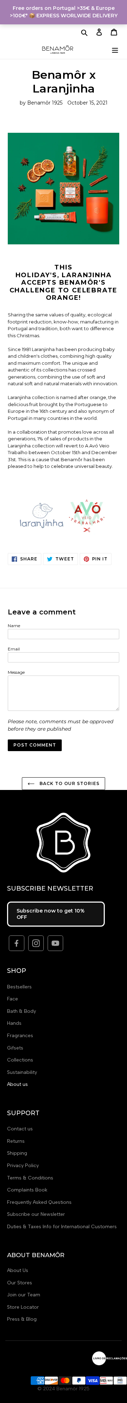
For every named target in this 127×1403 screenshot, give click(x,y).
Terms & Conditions (30, 1178)
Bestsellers (19, 987)
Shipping (17, 1153)
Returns (16, 1141)
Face (12, 999)
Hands (14, 1023)
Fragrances (20, 1036)
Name (14, 625)
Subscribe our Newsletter (36, 1214)
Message (16, 672)
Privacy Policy (23, 1166)
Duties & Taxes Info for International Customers (62, 1227)
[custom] (16, 943)
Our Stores (19, 1283)
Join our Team (23, 1295)
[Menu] (115, 49)
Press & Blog (22, 1319)
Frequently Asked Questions (39, 1202)
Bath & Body (21, 1011)
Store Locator (23, 1307)
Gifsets (15, 1048)
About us (17, 1084)
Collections (20, 1060)
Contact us (20, 1129)
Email (14, 649)
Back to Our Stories (68, 783)
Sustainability (22, 1072)
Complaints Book (27, 1190)
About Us (17, 1270)
